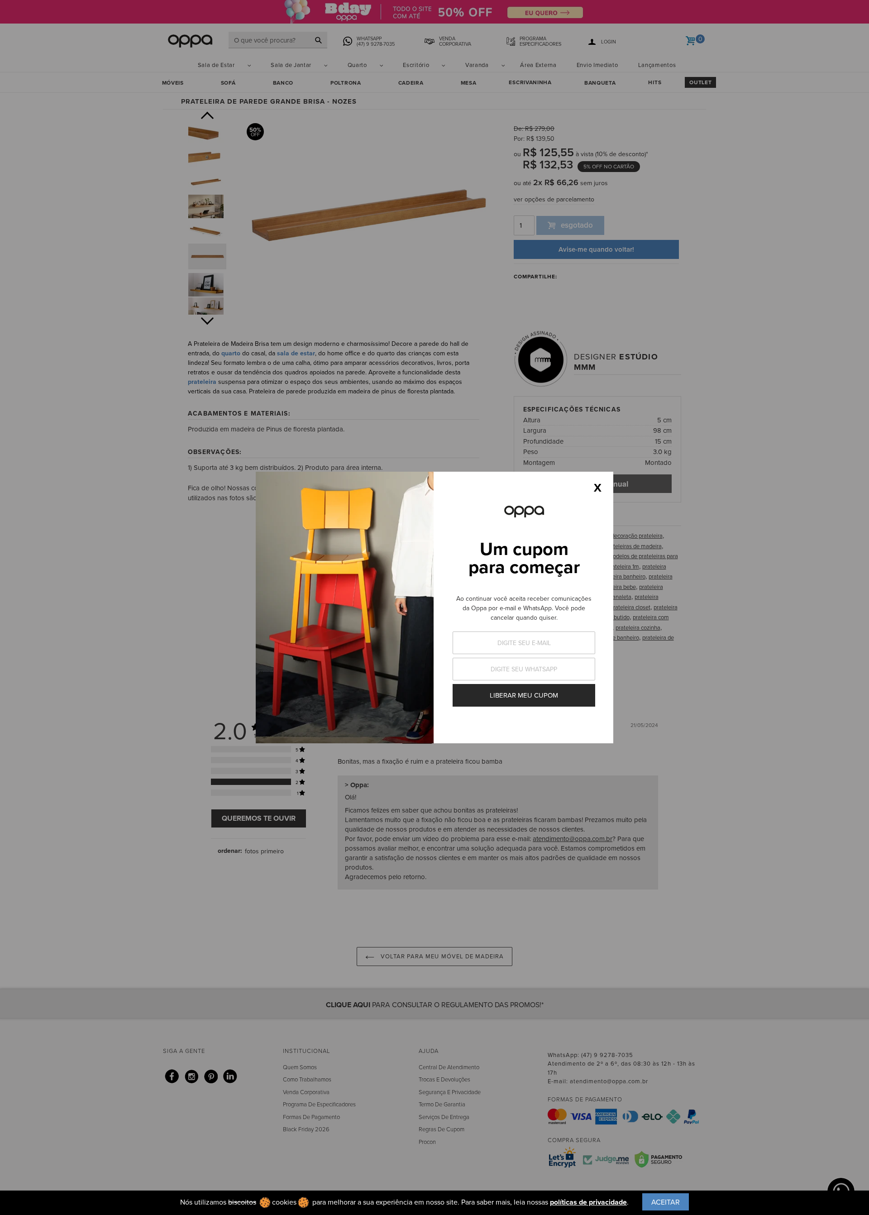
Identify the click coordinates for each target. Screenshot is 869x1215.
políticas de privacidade (588, 1202)
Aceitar (665, 1202)
